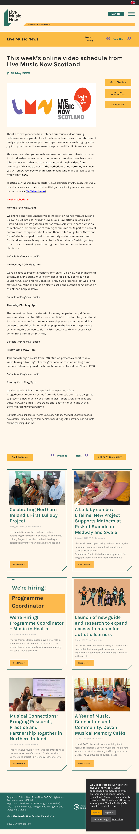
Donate (115, 13)
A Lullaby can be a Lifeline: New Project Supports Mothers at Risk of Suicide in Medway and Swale (98, 521)
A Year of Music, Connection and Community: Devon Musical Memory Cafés (100, 724)
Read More (117, 819)
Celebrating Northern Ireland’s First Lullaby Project (34, 515)
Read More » (19, 564)
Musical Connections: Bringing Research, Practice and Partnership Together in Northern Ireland (36, 727)
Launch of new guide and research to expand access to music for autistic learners (101, 625)
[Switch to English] (132, 2)
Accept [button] (96, 812)
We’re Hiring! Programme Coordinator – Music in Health (37, 622)
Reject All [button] (109, 812)
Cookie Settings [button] (101, 819)
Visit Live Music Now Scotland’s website (30, 816)
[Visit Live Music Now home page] (12, 25)
